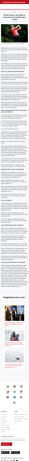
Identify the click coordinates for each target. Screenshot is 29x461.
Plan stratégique (18, 421)
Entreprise (4, 411)
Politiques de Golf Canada (20, 414)
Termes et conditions (19, 416)
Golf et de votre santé (5, 429)
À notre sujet (3, 416)
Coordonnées (4, 414)
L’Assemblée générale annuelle (21, 418)
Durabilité (3, 431)
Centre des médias (5, 425)
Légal (16, 411)
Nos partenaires (4, 421)
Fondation (3, 418)
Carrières (3, 423)
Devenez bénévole (5, 427)
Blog (14, 12)
